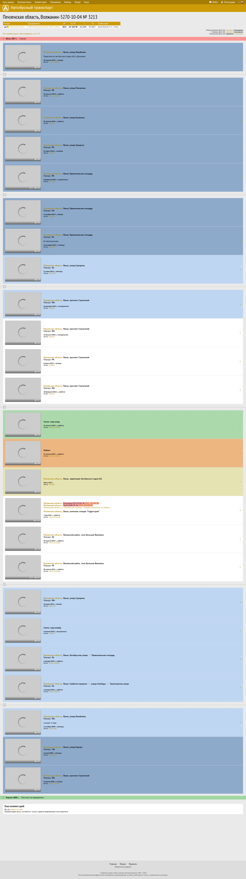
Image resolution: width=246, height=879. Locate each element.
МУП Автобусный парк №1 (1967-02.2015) (44, 27)
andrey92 (52, 181)
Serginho (52, 123)
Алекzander (53, 728)
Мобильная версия (123, 867)
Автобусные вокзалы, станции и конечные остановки (86, 507)
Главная (113, 864)
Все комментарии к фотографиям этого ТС (21, 34)
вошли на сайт (16, 809)
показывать (239, 34)
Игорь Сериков (54, 62)
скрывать (229, 30)
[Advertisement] (123, 838)
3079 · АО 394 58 (85, 505)
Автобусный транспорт (32, 7)
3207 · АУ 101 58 (92, 503)
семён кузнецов (54, 427)
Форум (123, 864)
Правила (133, 864)
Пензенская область (17, 27)
